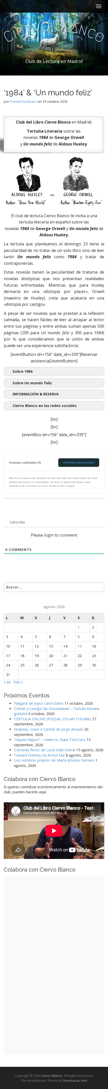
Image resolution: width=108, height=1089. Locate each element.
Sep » (18, 682)
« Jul (7, 682)
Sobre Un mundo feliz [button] (32, 383)
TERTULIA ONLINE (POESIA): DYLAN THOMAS (52, 719)
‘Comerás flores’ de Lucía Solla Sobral (44, 749)
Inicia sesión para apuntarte (78, 462)
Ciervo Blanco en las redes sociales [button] (45, 405)
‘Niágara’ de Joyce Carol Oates (39, 703)
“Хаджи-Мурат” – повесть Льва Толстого (50, 739)
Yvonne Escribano (23, 101)
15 (80, 646)
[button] (54, 394)
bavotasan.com (75, 1080)
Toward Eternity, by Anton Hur (39, 755)
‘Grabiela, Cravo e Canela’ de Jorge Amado (48, 729)
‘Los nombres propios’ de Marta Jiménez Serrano (54, 760)
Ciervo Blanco (51, 1075)
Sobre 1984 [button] (22, 371)
